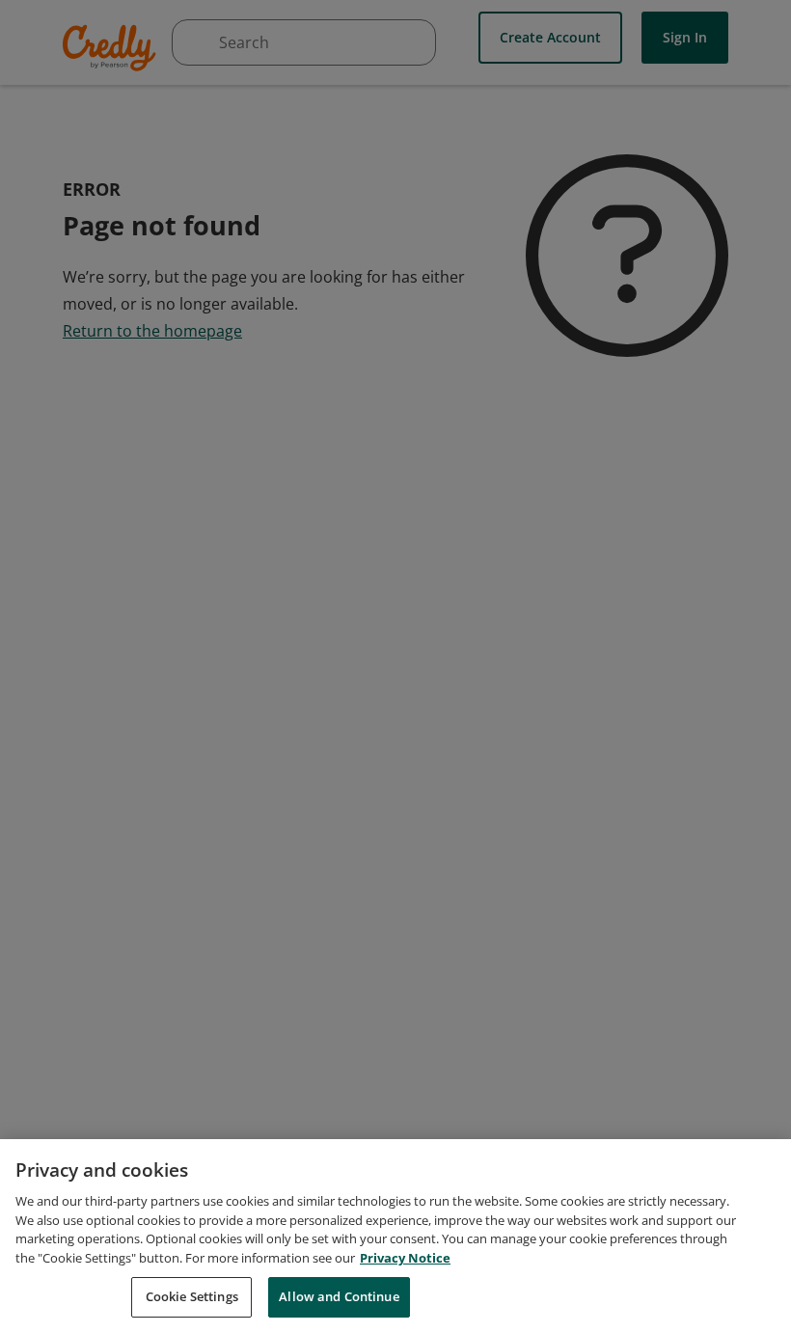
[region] (395, 1236)
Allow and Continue (338, 1296)
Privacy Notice (405, 1257)
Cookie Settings (192, 1296)
